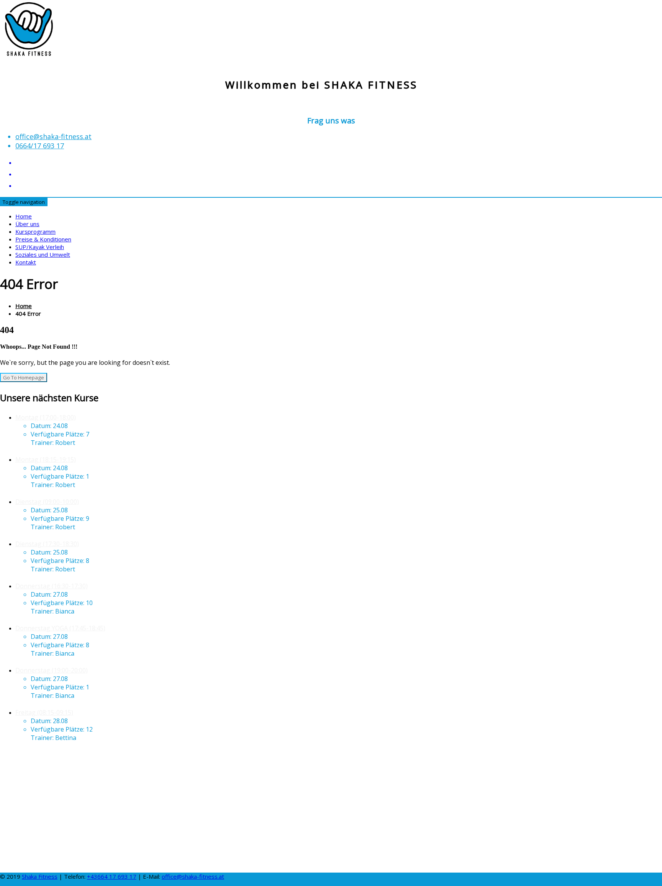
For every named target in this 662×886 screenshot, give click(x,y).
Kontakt (25, 262)
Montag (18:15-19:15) (45, 459)
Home (23, 216)
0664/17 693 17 (39, 145)
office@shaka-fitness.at (53, 136)
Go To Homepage (23, 377)
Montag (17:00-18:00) (45, 417)
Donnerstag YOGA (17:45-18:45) (60, 628)
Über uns (27, 224)
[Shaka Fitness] (28, 50)
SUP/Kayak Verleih (39, 247)
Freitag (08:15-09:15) (44, 712)
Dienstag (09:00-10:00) (47, 501)
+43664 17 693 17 (111, 876)
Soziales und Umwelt (42, 254)
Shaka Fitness (39, 876)
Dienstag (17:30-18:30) (47, 544)
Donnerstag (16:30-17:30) (51, 586)
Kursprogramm (35, 231)
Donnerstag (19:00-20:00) (51, 670)
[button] (331, 848)
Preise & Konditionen (43, 239)
